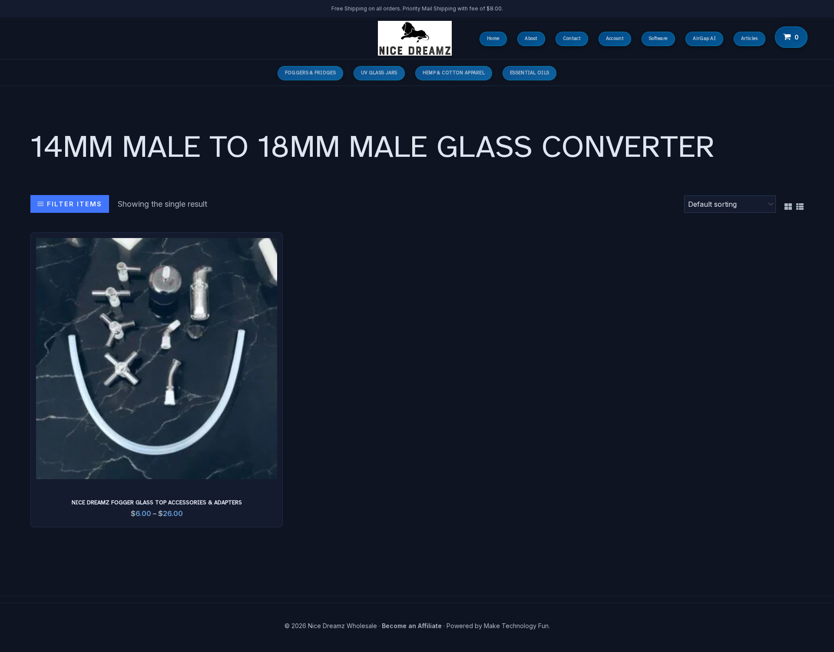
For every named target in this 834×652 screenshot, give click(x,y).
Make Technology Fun (516, 625)
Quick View (156, 470)
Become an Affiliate (412, 625)
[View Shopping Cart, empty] (791, 37)
